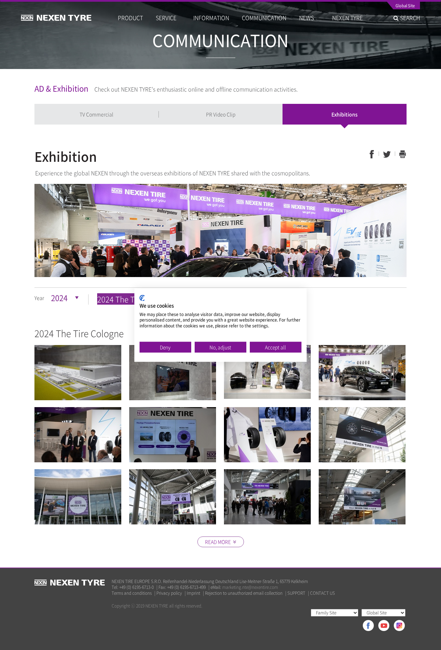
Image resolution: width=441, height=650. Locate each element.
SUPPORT (296, 593)
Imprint (193, 593)
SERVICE (168, 17)
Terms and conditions (132, 593)
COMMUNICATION (264, 17)
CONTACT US (322, 593)
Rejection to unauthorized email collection (244, 593)
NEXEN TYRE (347, 17)
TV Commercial (96, 114)
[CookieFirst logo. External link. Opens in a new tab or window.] (142, 298)
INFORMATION (211, 17)
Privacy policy (169, 593)
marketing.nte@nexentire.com (250, 587)
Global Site (405, 6)
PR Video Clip (220, 114)
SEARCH (409, 17)
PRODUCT (130, 17)
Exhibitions (344, 114)
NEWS (309, 17)
